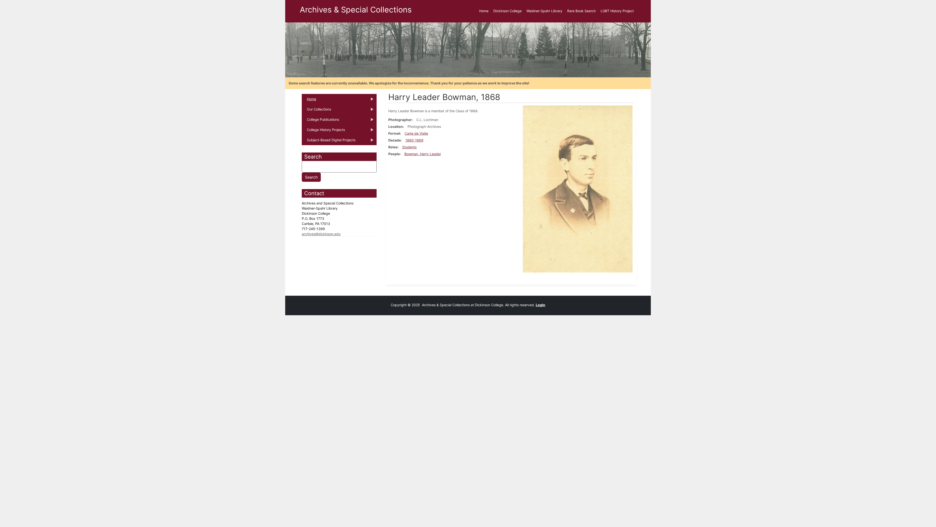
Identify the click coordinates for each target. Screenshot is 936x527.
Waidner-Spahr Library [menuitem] (544, 11)
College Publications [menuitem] (320, 121)
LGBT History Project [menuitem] (617, 11)
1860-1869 (414, 140)
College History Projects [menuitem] (323, 131)
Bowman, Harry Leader (422, 154)
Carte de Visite (416, 133)
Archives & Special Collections (356, 9)
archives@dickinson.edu (321, 234)
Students (409, 147)
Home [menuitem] (483, 11)
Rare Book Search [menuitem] (581, 11)
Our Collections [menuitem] (316, 110)
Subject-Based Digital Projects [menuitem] (328, 141)
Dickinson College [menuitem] (507, 11)
